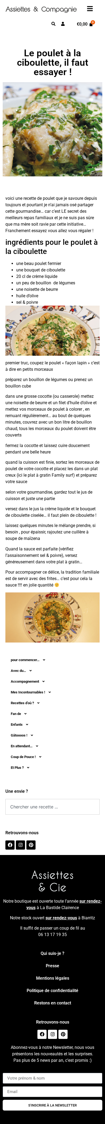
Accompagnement (25, 681)
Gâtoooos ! (19, 735)
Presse (52, 965)
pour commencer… (25, 660)
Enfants (17, 724)
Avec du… (18, 671)
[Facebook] (10, 845)
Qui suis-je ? (52, 953)
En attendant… (22, 746)
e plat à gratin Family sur (48, 475)
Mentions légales (52, 978)
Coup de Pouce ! (23, 757)
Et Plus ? (17, 768)
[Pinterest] (31, 845)
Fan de (16, 714)
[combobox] (52, 807)
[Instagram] (20, 845)
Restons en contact (52, 1003)
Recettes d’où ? (22, 703)
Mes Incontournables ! (28, 692)
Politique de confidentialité (52, 990)
